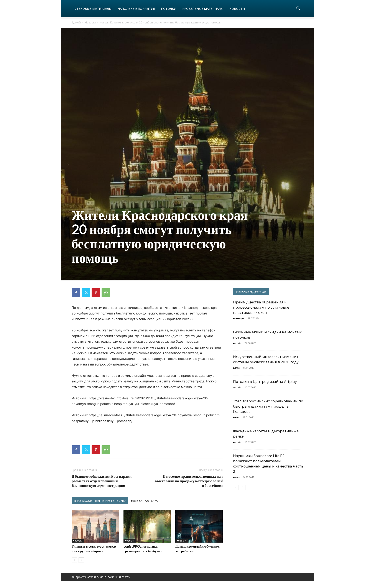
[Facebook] (76, 292)
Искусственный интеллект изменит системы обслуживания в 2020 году (266, 359)
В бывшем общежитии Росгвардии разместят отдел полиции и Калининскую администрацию (102, 481)
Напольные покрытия (136, 9)
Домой (76, 22)
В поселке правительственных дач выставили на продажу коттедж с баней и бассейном (189, 481)
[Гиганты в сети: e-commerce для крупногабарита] (95, 526)
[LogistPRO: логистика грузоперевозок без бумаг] (147, 526)
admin (237, 343)
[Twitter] (86, 292)
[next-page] (81, 560)
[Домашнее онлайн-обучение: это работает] (199, 526)
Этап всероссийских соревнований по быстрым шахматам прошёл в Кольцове (268, 406)
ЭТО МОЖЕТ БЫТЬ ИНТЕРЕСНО (100, 500)
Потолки (168, 9)
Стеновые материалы (93, 9)
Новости (237, 9)
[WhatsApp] (106, 292)
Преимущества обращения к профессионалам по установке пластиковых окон (261, 307)
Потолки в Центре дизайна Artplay (265, 381)
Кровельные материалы (202, 9)
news (236, 367)
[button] (298, 9)
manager (239, 318)
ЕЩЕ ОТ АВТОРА (144, 500)
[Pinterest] (96, 292)
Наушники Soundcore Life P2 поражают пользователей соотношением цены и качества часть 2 (268, 463)
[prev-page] (74, 560)
